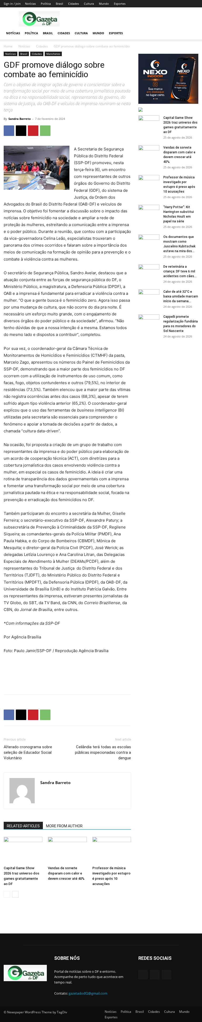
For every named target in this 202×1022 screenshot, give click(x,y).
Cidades (73, 4)
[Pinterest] (33, 130)
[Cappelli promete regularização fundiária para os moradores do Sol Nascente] (148, 321)
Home (8, 46)
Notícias (30, 4)
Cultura (89, 4)
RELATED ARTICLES (23, 826)
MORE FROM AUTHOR (64, 826)
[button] (192, 33)
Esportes (119, 4)
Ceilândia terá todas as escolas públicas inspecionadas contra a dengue (103, 752)
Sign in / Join (12, 4)
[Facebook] (9, 130)
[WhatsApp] (45, 130)
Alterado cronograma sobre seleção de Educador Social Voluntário (28, 752)
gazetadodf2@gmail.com (88, 993)
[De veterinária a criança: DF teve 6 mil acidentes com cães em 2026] (148, 271)
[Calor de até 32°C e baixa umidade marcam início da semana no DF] (148, 296)
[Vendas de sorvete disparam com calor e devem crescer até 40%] (67, 850)
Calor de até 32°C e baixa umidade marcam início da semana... (180, 296)
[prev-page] (7, 894)
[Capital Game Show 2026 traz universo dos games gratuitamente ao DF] (23, 850)
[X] (21, 130)
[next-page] (15, 894)
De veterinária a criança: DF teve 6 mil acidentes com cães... (179, 271)
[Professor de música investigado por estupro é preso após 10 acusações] (111, 850)
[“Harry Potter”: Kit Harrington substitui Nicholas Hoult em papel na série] (148, 212)
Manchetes (53, 54)
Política (46, 4)
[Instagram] (154, 974)
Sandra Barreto (19, 119)
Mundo (104, 4)
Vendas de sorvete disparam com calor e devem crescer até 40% (66, 873)
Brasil (59, 4)
